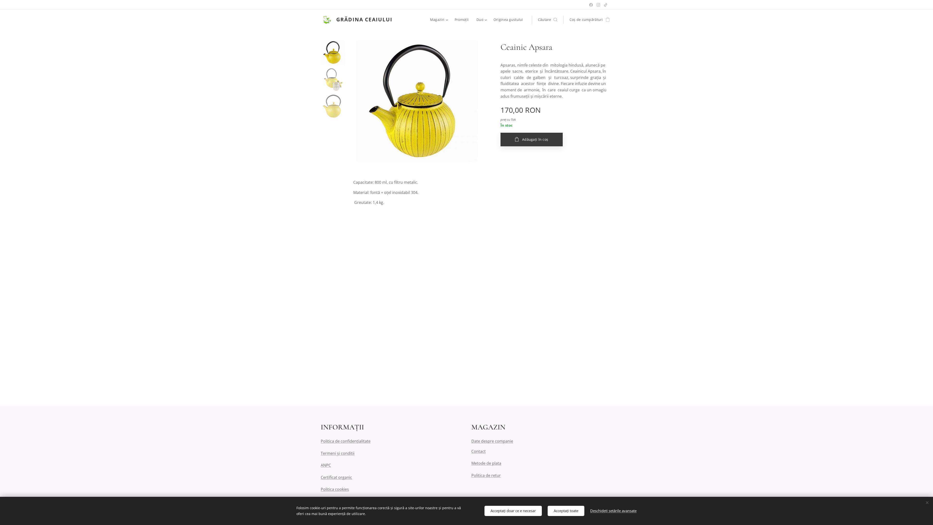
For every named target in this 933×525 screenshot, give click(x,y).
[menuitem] (440, 20)
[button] (547, 20)
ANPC (326, 465)
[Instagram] (598, 5)
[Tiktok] (606, 5)
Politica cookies (335, 489)
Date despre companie (492, 441)
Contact (478, 451)
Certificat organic (336, 477)
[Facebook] (591, 5)
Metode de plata (486, 463)
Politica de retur (486, 475)
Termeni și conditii (337, 453)
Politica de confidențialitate (346, 441)
